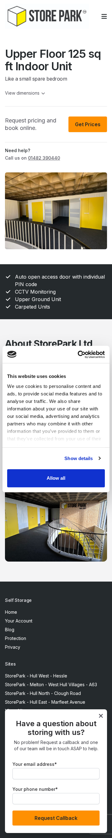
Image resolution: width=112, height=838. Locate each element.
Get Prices (87, 124)
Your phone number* (35, 789)
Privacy (12, 647)
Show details (78, 458)
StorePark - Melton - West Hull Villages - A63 (51, 684)
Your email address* (34, 764)
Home (11, 612)
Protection (15, 638)
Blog (9, 629)
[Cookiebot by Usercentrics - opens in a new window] (79, 354)
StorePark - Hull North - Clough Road (43, 693)
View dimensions (22, 93)
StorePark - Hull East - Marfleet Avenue (45, 702)
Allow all (56, 478)
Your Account (18, 620)
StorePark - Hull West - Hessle (36, 675)
